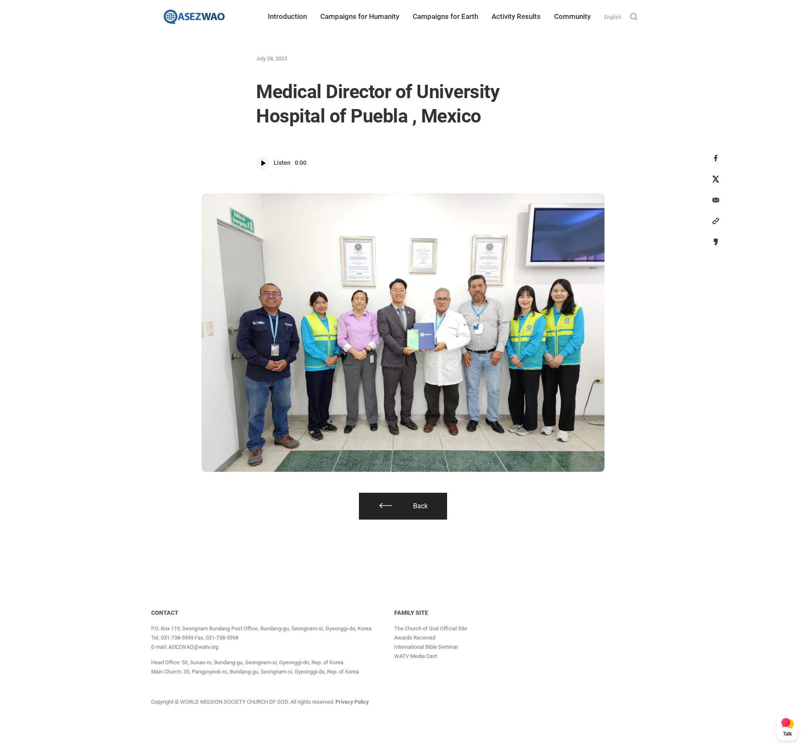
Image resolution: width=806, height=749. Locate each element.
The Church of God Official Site (430, 628)
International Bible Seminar (426, 647)
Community (572, 16)
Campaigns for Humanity (359, 16)
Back (420, 506)
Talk (787, 734)
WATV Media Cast (415, 656)
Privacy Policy (352, 702)
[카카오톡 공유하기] (715, 241)
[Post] (715, 179)
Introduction (287, 16)
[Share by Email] (715, 200)
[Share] (715, 158)
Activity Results (516, 16)
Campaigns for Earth (445, 16)
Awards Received (414, 638)
